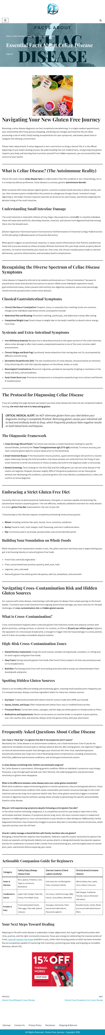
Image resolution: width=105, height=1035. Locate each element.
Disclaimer (50, 1025)
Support (9, 54)
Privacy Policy (35, 1025)
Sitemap (7, 1025)
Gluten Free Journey (54, 1032)
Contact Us (19, 1025)
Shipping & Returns (68, 1025)
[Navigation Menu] (5, 20)
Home (8, 36)
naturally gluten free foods (20, 939)
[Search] (101, 20)
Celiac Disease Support (22, 36)
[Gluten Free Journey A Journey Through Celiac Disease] (52, 9)
